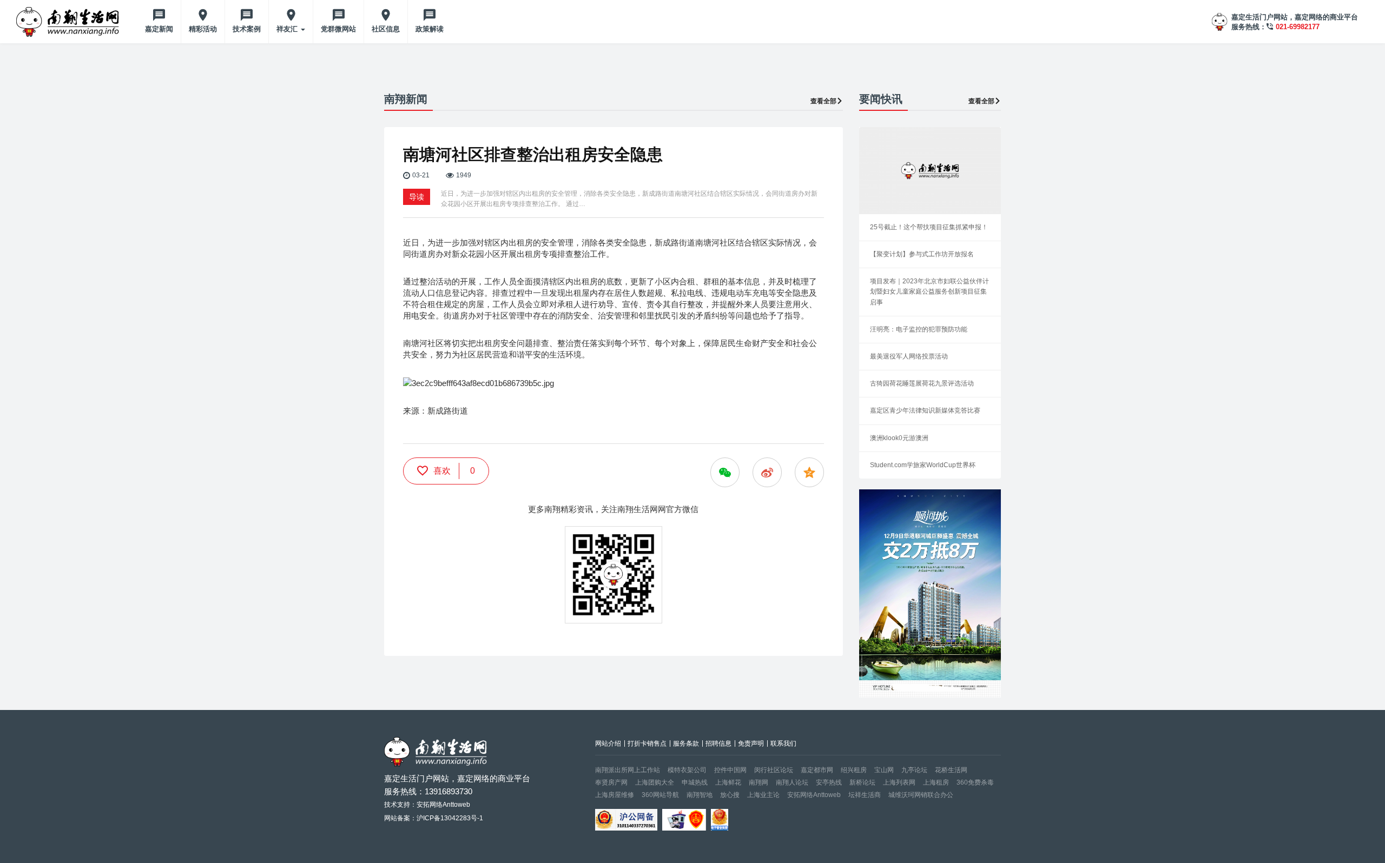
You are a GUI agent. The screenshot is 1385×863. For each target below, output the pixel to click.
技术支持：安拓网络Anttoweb (427, 804)
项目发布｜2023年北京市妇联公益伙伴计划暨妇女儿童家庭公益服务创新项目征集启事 (929, 291)
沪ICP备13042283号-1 (450, 818)
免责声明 (751, 743)
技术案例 (247, 29)
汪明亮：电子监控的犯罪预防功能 (918, 329)
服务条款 (686, 743)
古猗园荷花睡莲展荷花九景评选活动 (922, 383)
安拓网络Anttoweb (814, 795)
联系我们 (783, 743)
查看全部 (823, 101)
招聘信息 (718, 743)
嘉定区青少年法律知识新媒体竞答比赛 (925, 410)
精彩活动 (203, 29)
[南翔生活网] (68, 21)
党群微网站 (338, 29)
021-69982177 (1298, 27)
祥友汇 (288, 29)
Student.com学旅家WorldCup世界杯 (922, 465)
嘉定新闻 (159, 29)
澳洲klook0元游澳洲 (899, 438)
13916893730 (448, 791)
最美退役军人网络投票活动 (909, 356)
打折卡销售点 (647, 743)
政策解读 (430, 29)
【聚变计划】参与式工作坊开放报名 (922, 254)
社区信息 (386, 29)
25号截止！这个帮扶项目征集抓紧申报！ (929, 227)
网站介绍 (608, 743)
